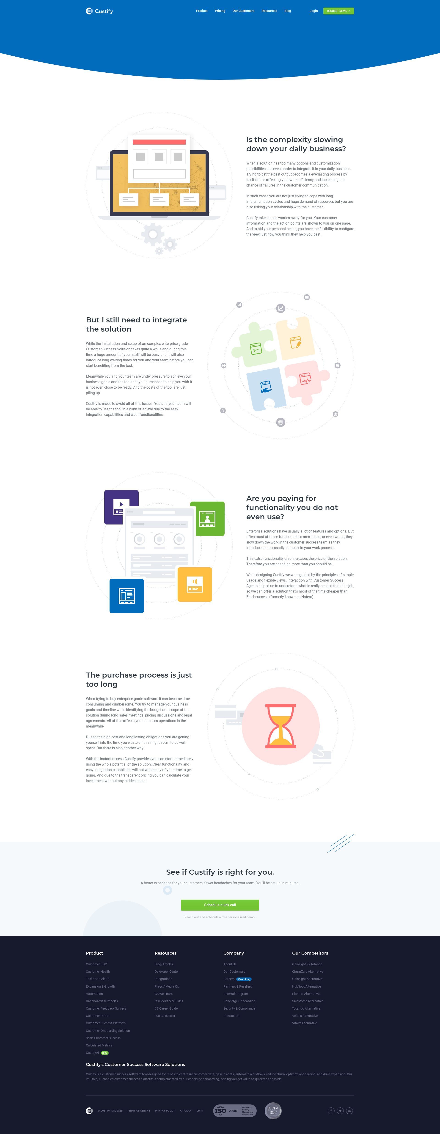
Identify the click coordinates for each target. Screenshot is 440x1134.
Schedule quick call (220, 905)
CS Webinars (164, 994)
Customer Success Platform (106, 1023)
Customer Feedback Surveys (106, 1008)
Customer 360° (96, 964)
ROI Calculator (165, 1016)
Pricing (220, 11)
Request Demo (337, 11)
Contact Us (231, 1016)
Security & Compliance (239, 1008)
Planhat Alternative (305, 994)
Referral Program (235, 994)
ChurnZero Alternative (307, 971)
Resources (269, 11)
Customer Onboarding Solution (108, 1030)
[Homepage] (90, 1110)
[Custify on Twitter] (340, 1110)
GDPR (200, 1110)
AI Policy (186, 1110)
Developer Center (167, 971)
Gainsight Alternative (307, 979)
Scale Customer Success (103, 1038)
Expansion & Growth (100, 986)
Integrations (163, 979)
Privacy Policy (165, 1110)
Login (314, 11)
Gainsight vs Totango (307, 964)
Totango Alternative (306, 1008)
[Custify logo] (99, 11)
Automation (94, 994)
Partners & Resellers (237, 986)
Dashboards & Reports (102, 1001)
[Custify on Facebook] (331, 1110)
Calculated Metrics (99, 1045)
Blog (287, 11)
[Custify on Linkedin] (349, 1110)
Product (202, 11)
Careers (228, 979)
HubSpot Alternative (306, 986)
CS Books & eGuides (169, 1001)
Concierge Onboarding (239, 1001)
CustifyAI (92, 1052)
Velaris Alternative (305, 1016)
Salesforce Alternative (307, 1001)
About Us (229, 964)
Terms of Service (138, 1110)
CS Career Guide (166, 1008)
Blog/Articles (164, 964)
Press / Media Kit (167, 986)
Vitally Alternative (304, 1023)
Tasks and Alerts (97, 979)
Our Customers (243, 11)
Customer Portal (97, 1016)
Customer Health (98, 971)
